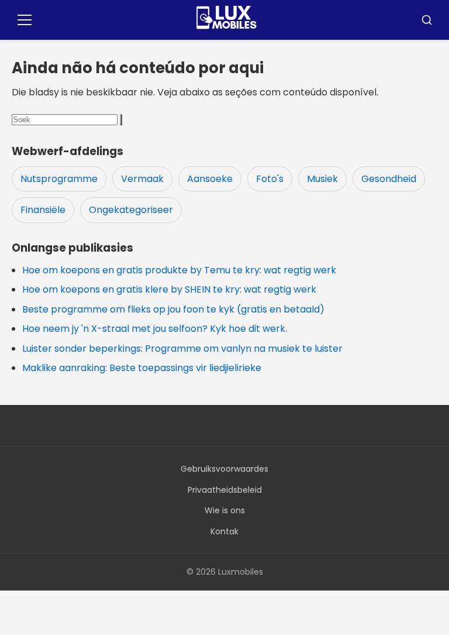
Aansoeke (210, 179)
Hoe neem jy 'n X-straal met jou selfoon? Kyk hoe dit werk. (154, 328)
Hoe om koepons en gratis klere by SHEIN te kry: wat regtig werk (169, 289)
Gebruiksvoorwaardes (224, 469)
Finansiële (42, 210)
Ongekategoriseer (131, 210)
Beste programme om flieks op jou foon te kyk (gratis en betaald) (173, 309)
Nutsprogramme (59, 179)
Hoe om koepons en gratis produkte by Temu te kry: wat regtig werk (179, 270)
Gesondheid (388, 179)
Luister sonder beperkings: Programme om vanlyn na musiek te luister (182, 348)
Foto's (270, 179)
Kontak (224, 531)
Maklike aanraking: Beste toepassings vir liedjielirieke (141, 368)
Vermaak (142, 179)
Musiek (322, 179)
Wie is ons (225, 510)
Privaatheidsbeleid (225, 490)
